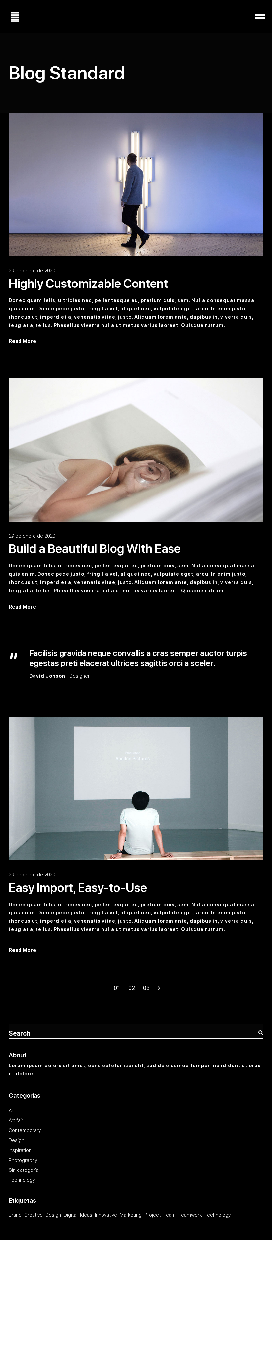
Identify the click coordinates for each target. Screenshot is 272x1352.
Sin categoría (23, 1170)
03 (146, 987)
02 (131, 987)
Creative (33, 1215)
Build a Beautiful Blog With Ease (95, 549)
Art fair (16, 1120)
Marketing (131, 1215)
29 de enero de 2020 (32, 271)
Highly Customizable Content (88, 283)
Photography (23, 1160)
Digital (70, 1215)
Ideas (86, 1215)
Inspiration (20, 1150)
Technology (22, 1180)
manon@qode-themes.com (45, 1297)
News (58, 1277)
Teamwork (190, 1215)
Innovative (106, 1215)
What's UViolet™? (30, 1310)
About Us (40, 1277)
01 (117, 987)
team (169, 1215)
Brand (15, 1215)
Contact (97, 1277)
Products (76, 1277)
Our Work (19, 1277)
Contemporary (25, 1130)
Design (16, 1140)
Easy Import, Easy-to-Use (78, 887)
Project (152, 1215)
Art (12, 1111)
